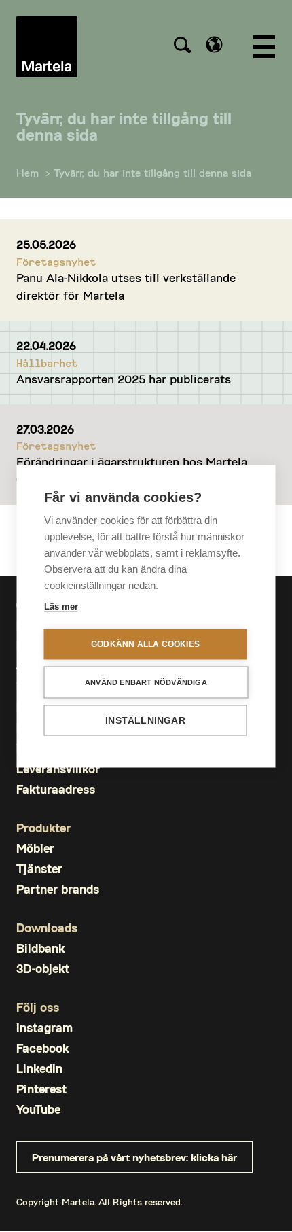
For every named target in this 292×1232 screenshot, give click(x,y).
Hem (27, 172)
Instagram (44, 1028)
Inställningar (145, 720)
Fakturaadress (55, 789)
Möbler (35, 848)
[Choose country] (214, 44)
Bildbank (40, 948)
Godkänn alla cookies (145, 644)
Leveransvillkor (58, 769)
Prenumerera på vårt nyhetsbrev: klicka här (134, 1156)
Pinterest (41, 1089)
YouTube (38, 1109)
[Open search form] (182, 47)
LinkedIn (39, 1068)
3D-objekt (42, 969)
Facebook (42, 1048)
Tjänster (39, 869)
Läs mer (61, 606)
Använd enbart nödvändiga (146, 681)
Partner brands (57, 889)
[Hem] (46, 46)
